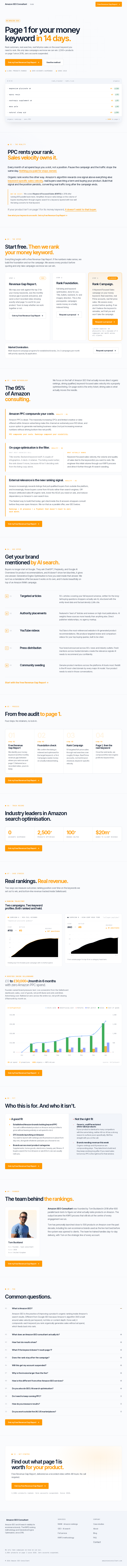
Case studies (98, 1524)
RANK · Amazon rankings (68, 1524)
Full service (62, 1533)
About (95, 1529)
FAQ (95, 1538)
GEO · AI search (64, 1529)
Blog (95, 1533)
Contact (97, 1542)
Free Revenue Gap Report (108, 4)
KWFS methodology (66, 1538)
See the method (53, 62)
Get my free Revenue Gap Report (23, 62)
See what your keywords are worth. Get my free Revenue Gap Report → (37, 215)
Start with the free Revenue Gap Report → (26, 682)
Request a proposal (69, 314)
